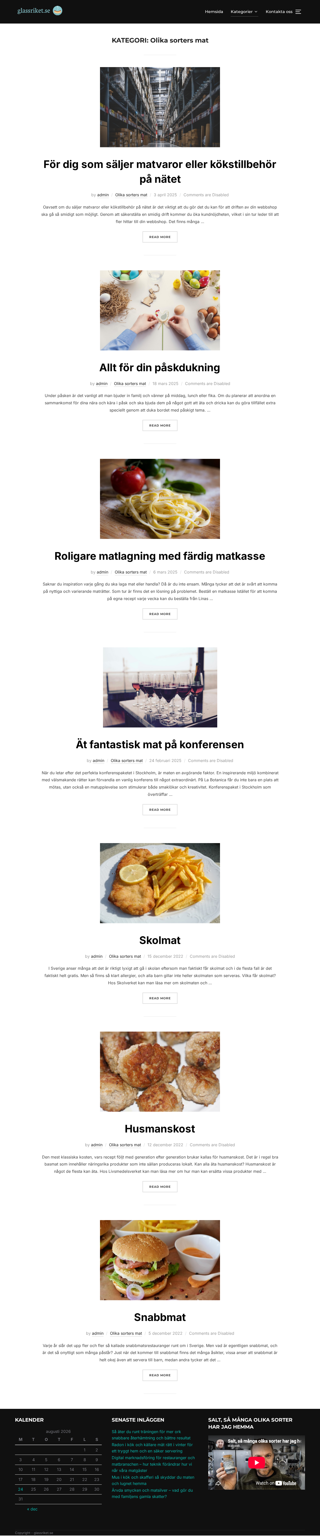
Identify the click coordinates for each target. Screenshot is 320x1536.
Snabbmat (160, 1317)
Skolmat (159, 940)
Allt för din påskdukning (159, 367)
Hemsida (214, 11)
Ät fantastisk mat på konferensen (160, 744)
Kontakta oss (279, 11)
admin (103, 194)
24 (20, 1489)
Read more (163, 237)
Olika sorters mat (131, 194)
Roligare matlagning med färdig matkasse (159, 555)
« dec (32, 1508)
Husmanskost (160, 1128)
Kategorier (242, 11)
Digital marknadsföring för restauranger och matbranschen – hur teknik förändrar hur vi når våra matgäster (153, 1464)
